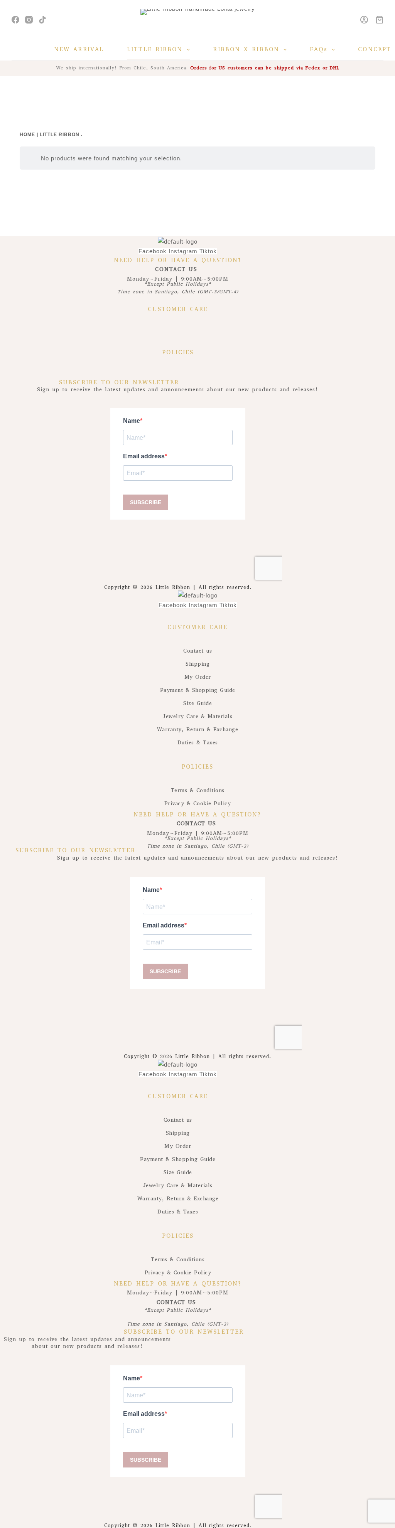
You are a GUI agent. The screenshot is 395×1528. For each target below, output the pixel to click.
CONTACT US (177, 269)
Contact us (197, 651)
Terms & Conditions (198, 790)
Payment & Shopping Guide (197, 690)
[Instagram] (29, 20)
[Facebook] (15, 20)
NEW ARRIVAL (79, 49)
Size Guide (197, 703)
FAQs (318, 49)
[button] (178, 330)
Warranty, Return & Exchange (197, 729)
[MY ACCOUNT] (364, 20)
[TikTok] (42, 20)
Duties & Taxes (197, 742)
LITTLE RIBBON (154, 49)
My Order (197, 677)
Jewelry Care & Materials (197, 716)
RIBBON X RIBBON (246, 49)
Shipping (197, 664)
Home (27, 134)
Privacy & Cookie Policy (197, 803)
